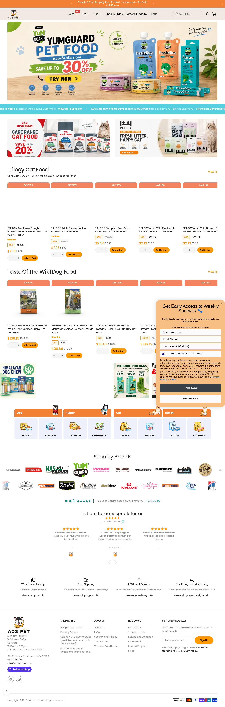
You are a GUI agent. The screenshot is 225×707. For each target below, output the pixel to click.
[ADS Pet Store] (14, 14)
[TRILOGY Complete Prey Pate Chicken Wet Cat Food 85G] (116, 203)
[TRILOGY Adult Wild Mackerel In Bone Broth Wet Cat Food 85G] (160, 203)
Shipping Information (72, 627)
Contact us (134, 627)
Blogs (131, 650)
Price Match (135, 641)
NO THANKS (190, 398)
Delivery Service (69, 632)
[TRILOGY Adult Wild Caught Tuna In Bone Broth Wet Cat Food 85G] (204, 203)
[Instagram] (19, 679)
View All (213, 172)
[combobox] (187, 14)
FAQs (97, 632)
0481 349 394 (15, 659)
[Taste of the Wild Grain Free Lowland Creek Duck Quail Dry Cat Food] (117, 301)
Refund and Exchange (140, 636)
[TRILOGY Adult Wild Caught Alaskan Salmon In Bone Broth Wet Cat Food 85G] (29, 203)
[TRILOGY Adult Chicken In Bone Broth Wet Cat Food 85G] (72, 203)
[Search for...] (176, 14)
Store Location (136, 632)
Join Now (190, 388)
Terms (173, 379)
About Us (99, 627)
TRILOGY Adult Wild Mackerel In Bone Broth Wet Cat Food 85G (157, 229)
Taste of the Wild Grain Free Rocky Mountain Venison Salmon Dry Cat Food (72, 329)
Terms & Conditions (105, 646)
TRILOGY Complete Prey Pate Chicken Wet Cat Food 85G (112, 229)
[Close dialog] (221, 303)
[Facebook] (11, 679)
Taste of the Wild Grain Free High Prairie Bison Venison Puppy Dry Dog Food (27, 329)
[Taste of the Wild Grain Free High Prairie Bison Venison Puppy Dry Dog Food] (29, 301)
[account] (207, 14)
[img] (112, 518)
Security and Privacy (105, 636)
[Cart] (214, 14)
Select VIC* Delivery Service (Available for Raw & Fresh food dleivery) (76, 640)
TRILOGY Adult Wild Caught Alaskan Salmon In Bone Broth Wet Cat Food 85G (28, 231)
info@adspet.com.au (20, 663)
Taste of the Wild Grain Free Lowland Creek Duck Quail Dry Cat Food (116, 329)
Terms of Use (101, 641)
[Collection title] (18, 380)
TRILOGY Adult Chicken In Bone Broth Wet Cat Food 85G (69, 229)
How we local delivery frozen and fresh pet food (75, 650)
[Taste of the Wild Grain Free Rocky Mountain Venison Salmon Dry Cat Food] (73, 301)
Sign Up (204, 640)
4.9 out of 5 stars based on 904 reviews (119, 501)
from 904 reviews (110, 521)
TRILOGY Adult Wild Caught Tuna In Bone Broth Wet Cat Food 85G (204, 229)
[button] (71, 3)
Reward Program (137, 646)
